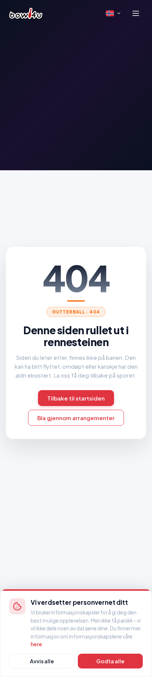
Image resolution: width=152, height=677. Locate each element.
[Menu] (135, 13)
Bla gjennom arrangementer (76, 417)
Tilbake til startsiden (76, 398)
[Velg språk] (113, 13)
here (36, 644)
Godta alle (110, 661)
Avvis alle (42, 661)
